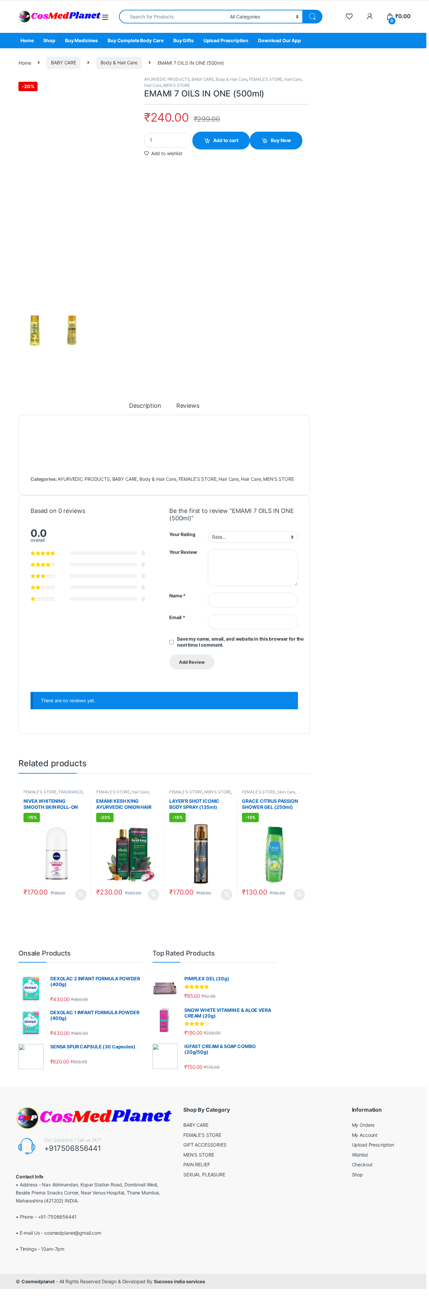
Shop (49, 40)
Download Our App (279, 40)
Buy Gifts (183, 40)
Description (145, 406)
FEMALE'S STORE (265, 79)
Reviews (187, 406)
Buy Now (281, 140)
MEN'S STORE (176, 85)
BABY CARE (63, 62)
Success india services (179, 1281)
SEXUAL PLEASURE (204, 1174)
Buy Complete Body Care (136, 40)
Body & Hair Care (119, 62)
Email (177, 617)
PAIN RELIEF (196, 1164)
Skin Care (286, 791)
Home (27, 40)
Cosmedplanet (38, 1281)
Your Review (183, 552)
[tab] (145, 409)
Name (177, 595)
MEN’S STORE (198, 1155)
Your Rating (182, 534)
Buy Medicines (81, 40)
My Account (365, 1135)
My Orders (363, 1125)
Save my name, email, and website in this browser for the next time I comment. (240, 642)
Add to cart (225, 140)
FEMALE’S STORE (202, 1135)
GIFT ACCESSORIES (205, 1145)
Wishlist (360, 1155)
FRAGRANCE (71, 791)
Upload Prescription (225, 40)
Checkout (362, 1164)
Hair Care (293, 79)
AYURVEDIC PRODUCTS (167, 79)
